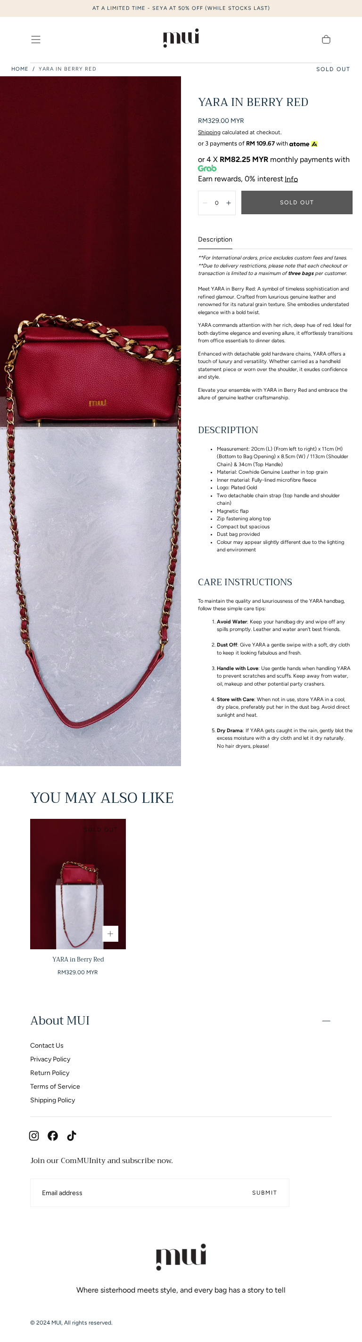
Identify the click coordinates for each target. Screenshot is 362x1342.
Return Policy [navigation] (49, 1073)
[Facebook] (52, 1135)
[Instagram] (33, 1135)
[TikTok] (71, 1135)
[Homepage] (181, 39)
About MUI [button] (60, 1021)
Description (215, 239)
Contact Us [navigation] (47, 1046)
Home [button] (20, 69)
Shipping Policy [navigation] (52, 1100)
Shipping (209, 132)
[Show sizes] (110, 934)
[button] (35, 39)
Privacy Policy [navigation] (50, 1059)
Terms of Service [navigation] (55, 1087)
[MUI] (181, 1259)
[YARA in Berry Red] (78, 884)
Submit (265, 1192)
